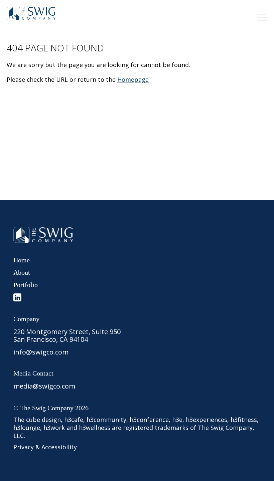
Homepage (133, 79)
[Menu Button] (262, 17)
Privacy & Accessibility (45, 447)
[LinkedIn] (17, 297)
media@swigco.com (44, 386)
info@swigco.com (40, 351)
